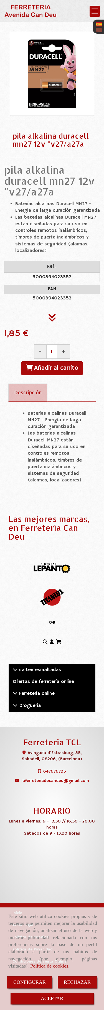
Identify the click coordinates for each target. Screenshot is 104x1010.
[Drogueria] (15, 706)
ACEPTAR (52, 998)
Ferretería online (36, 693)
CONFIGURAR (29, 982)
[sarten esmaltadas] (15, 670)
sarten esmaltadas (39, 670)
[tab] (27, 393)
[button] (52, 642)
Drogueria (29, 706)
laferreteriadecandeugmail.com (55, 780)
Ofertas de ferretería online (43, 682)
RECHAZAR (77, 982)
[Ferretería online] (15, 693)
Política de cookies (49, 966)
